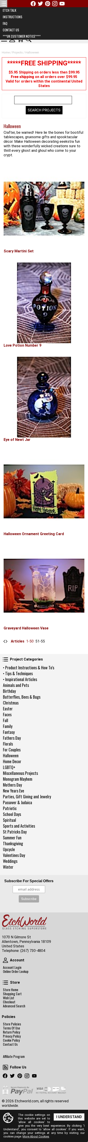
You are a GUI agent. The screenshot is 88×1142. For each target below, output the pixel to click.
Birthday (9, 691)
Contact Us (10, 1044)
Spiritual (9, 820)
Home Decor (12, 761)
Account (5, 960)
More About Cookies (36, 1136)
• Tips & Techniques (18, 673)
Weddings (10, 861)
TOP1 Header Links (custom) (3, 3)
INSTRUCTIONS (12, 16)
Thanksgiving (13, 843)
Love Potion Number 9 (22, 345)
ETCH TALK (9, 10)
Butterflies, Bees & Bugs (21, 697)
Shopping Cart (12, 994)
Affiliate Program (14, 1057)
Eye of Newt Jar (17, 439)
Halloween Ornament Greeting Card (34, 534)
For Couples (12, 750)
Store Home (10, 990)
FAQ (5, 23)
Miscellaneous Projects (20, 773)
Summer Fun (12, 837)
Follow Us (5, 1067)
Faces (7, 714)
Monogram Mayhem (17, 779)
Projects (17, 52)
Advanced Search (14, 1006)
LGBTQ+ (9, 767)
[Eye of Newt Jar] (44, 397)
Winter (8, 867)
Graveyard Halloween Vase (26, 628)
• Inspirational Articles (20, 679)
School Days (12, 814)
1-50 (30, 641)
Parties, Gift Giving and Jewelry (27, 796)
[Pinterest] (47, 3)
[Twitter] (40, 3)
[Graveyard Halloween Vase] (44, 585)
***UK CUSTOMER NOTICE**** (22, 36)
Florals (8, 744)
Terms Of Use (11, 1028)
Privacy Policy (12, 1036)
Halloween (11, 755)
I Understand (69, 1117)
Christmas (11, 703)
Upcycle (9, 849)
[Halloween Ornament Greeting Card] (44, 491)
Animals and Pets (16, 685)
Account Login (12, 967)
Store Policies (12, 1024)
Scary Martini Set (19, 251)
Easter (8, 708)
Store (5, 982)
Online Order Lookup (15, 971)
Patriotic (10, 808)
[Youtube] (62, 3)
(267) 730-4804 (32, 951)
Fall (5, 720)
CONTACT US (11, 30)
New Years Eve (13, 791)
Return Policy (11, 1032)
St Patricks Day (15, 832)
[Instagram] (54, 3)
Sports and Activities (19, 826)
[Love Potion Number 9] (44, 302)
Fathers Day (12, 738)
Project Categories (5, 659)
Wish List (8, 998)
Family (7, 726)
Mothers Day (12, 785)
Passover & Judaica (17, 802)
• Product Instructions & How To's (28, 667)
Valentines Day (14, 855)
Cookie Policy (11, 1040)
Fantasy (9, 732)
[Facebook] (33, 3)
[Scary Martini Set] (44, 208)
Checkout (9, 1002)
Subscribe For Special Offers (28, 881)
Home (6, 52)
